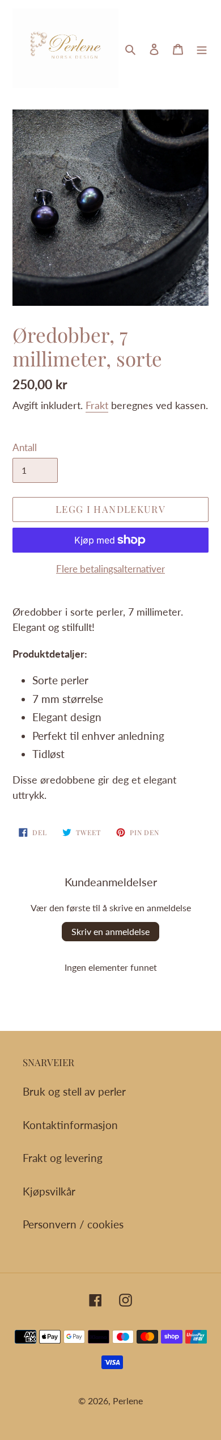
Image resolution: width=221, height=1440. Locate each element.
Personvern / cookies (73, 1224)
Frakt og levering (63, 1157)
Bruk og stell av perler (74, 1091)
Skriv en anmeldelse (110, 931)
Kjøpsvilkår (49, 1191)
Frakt (97, 405)
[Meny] (202, 48)
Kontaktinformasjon (70, 1124)
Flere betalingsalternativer (110, 569)
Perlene (128, 1400)
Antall (24, 447)
